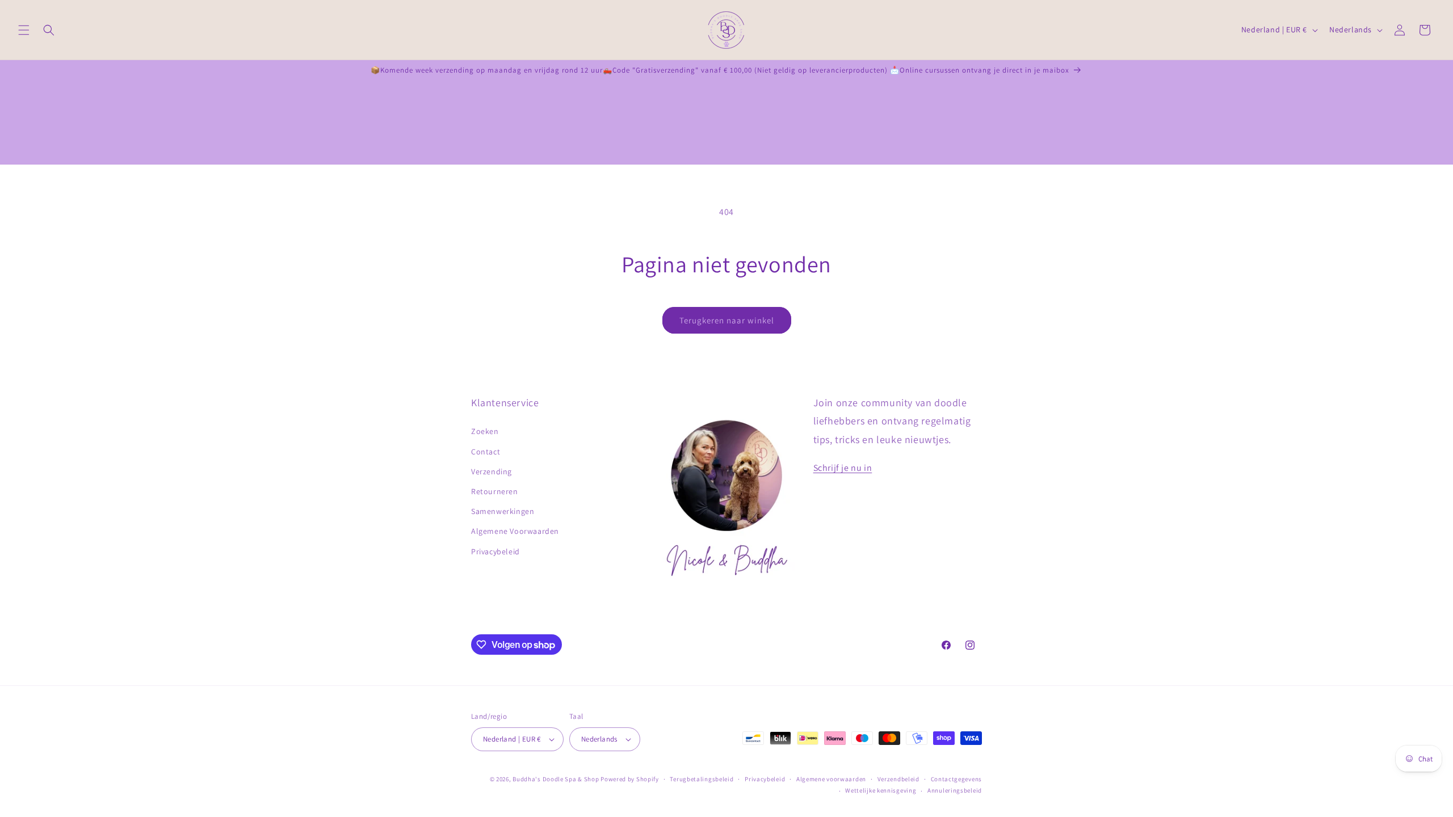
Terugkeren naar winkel (726, 320)
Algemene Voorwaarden (515, 531)
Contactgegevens (956, 779)
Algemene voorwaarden (831, 779)
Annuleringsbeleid (954, 790)
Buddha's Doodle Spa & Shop (556, 779)
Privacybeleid (495, 551)
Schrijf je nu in (842, 468)
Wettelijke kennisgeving (880, 790)
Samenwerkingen (502, 511)
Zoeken (485, 431)
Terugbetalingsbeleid (701, 779)
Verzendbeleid (898, 779)
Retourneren (494, 491)
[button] (23, 30)
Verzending (491, 471)
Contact (485, 452)
